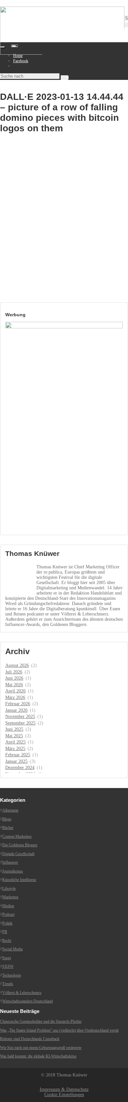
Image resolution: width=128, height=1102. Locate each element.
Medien (8, 906)
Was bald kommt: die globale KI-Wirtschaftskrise (38, 1056)
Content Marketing (17, 836)
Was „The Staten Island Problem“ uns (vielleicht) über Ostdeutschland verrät (59, 1030)
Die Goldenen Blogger (19, 845)
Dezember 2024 (19, 767)
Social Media (12, 949)
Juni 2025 (14, 729)
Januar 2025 (16, 761)
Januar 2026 (16, 710)
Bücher (7, 827)
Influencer (10, 862)
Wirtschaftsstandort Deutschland (27, 1001)
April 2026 (15, 691)
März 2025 (15, 748)
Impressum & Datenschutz (64, 1089)
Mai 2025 (14, 735)
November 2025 (20, 716)
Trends (7, 984)
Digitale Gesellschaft (18, 854)
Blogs (6, 819)
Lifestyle (9, 888)
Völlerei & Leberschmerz (21, 992)
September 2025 (20, 723)
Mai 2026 (14, 684)
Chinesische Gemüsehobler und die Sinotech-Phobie (40, 1021)
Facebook (20, 61)
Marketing (10, 897)
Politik (7, 923)
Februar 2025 (17, 754)
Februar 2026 (17, 703)
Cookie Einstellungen (64, 1094)
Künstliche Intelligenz (19, 879)
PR (4, 931)
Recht (6, 940)
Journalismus (12, 871)
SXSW (7, 966)
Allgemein (10, 810)
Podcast (8, 914)
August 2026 (17, 665)
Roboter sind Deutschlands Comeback (29, 1039)
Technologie (11, 975)
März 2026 (15, 697)
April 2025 (15, 742)
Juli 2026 (13, 672)
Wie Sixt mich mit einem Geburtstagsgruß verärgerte (40, 1047)
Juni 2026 (14, 678)
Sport (6, 958)
